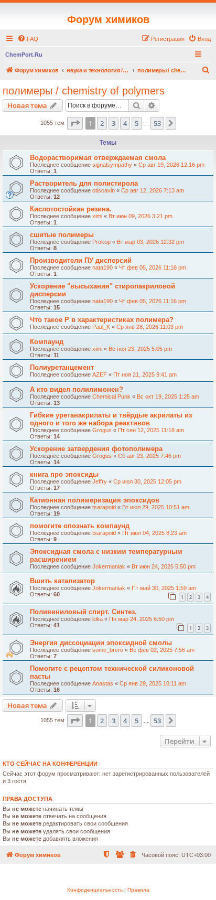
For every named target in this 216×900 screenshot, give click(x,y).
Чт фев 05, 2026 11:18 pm (152, 267)
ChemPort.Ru (23, 54)
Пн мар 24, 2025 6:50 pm (141, 619)
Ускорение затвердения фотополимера (96, 449)
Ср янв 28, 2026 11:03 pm (149, 327)
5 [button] (136, 123)
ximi (97, 216)
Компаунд (46, 342)
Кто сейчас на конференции (50, 763)
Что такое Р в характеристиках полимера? (102, 320)
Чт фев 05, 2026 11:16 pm (152, 301)
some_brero (107, 650)
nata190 (102, 267)
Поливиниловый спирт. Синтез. (83, 612)
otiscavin (103, 190)
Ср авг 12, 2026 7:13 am (152, 190)
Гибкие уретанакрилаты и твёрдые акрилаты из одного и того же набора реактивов (111, 419)
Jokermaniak (108, 566)
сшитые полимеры (62, 235)
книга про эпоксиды (64, 474)
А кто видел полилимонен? (76, 389)
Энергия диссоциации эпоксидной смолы (101, 643)
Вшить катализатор (62, 581)
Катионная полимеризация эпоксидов (94, 500)
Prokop (101, 242)
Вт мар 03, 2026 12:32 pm (150, 242)
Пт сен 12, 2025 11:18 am (151, 430)
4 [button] (125, 123)
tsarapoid (104, 507)
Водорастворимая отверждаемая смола (98, 158)
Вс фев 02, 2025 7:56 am (162, 650)
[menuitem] (27, 39)
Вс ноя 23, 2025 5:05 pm (140, 349)
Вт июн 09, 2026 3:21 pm (140, 216)
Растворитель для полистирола (84, 183)
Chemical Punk (111, 396)
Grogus (102, 430)
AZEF (99, 374)
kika (97, 619)
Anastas (102, 683)
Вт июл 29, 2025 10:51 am (155, 507)
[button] (75, 123)
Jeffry (99, 481)
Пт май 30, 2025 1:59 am (164, 588)
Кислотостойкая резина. (71, 209)
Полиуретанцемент (62, 367)
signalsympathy (112, 165)
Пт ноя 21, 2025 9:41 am (145, 374)
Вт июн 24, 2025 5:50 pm (164, 566)
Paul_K (101, 327)
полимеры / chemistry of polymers (84, 91)
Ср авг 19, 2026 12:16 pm (171, 165)
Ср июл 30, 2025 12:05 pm (147, 481)
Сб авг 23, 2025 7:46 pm (149, 456)
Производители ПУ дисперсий (81, 260)
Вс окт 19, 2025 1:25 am (168, 396)
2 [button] (102, 123)
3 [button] (113, 123)
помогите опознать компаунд (79, 526)
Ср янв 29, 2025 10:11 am (153, 683)
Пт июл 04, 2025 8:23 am (154, 533)
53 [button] (157, 123)
